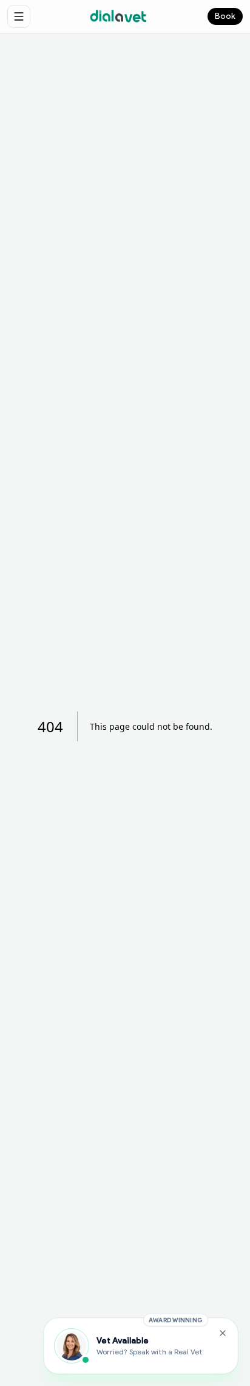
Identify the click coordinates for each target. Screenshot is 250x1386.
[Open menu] (18, 16)
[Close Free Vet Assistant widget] (222, 1333)
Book (225, 16)
